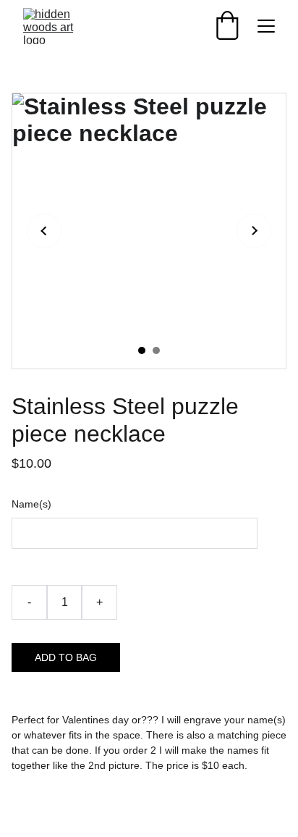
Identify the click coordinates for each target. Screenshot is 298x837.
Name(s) (31, 504)
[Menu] (266, 26)
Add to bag (66, 657)
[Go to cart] (227, 26)
